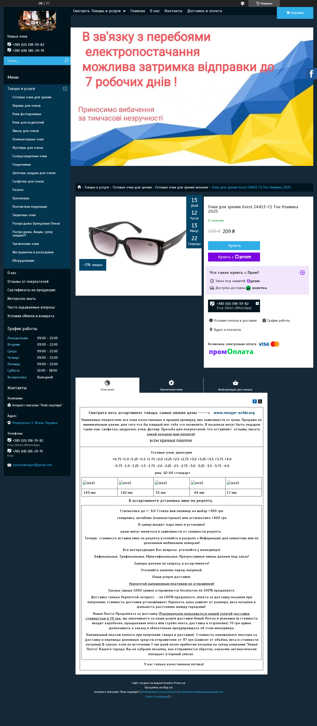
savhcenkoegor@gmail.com (32, 465)
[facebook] (255, 402)
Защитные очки (24, 215)
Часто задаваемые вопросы (31, 307)
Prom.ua (179, 683)
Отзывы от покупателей (28, 281)
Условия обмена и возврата (30, 316)
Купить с (226, 257)
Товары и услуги (96, 187)
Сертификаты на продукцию (31, 290)
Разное (18, 190)
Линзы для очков (25, 131)
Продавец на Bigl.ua (159, 687)
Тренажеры (20, 198)
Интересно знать (21, 298)
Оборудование (23, 261)
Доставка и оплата (204, 10)
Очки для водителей (28, 122)
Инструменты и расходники (32, 252)
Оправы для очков (26, 106)
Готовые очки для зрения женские (181, 187)
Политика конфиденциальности (201, 692)
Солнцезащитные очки (29, 156)
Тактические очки (25, 244)
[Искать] (66, 60)
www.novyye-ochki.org (234, 412)
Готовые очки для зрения (132, 187)
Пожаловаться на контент (159, 692)
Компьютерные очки (28, 139)
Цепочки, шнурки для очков (33, 173)
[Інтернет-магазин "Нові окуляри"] (37, 20)
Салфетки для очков (28, 181)
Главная (138, 10)
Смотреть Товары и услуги (97, 10)
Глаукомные (21, 164)
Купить (234, 245)
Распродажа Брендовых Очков (36, 223)
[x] (260, 402)
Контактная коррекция (29, 207)
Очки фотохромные (26, 114)
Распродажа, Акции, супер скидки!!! (32, 233)
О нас (155, 10)
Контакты (173, 10)
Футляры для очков (27, 148)
